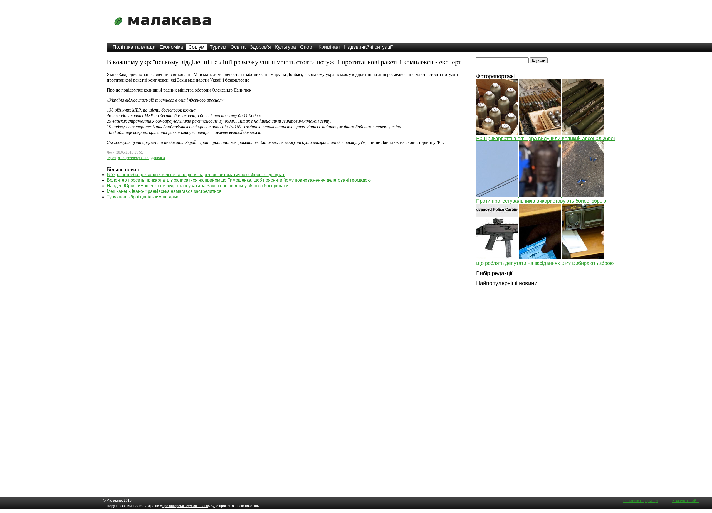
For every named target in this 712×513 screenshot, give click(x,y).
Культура (285, 47)
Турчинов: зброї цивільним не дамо (143, 196)
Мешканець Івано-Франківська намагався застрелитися (164, 191)
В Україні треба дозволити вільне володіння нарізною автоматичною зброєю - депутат (196, 174)
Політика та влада (134, 47)
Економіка (171, 47)
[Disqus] (285, 269)
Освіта (238, 47)
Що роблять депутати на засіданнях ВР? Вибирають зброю (545, 263)
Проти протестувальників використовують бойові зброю (541, 201)
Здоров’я (260, 47)
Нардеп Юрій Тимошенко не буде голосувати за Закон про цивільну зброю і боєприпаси (197, 185)
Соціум (196, 47)
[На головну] (164, 29)
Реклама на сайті (685, 501)
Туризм (218, 47)
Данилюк (158, 158)
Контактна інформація (640, 501)
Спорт (307, 47)
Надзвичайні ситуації (368, 47)
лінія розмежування (133, 158)
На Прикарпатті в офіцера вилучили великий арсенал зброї (545, 138)
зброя (111, 158)
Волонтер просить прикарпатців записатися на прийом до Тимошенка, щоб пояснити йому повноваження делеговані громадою (239, 180)
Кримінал (329, 47)
